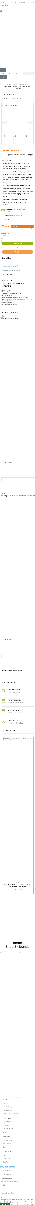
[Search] (29, 73)
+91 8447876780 (7, 1174)
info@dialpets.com (7, 1178)
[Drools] (27, 1023)
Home (9, 84)
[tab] (17, 281)
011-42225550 (9, 274)
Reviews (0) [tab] (6, 286)
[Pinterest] (6, 1197)
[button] (3, 70)
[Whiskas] (8, 1023)
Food (15, 84)
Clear (32, 229)
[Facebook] (1, 1197)
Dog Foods (22, 84)
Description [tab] (7, 281)
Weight (5, 226)
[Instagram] (4, 1197)
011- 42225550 (6, 1170)
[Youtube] (9, 1197)
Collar (17, 883)
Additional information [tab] (12, 283)
